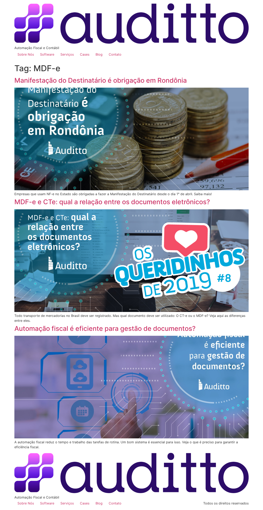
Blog (99, 54)
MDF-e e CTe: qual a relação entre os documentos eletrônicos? (112, 202)
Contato (115, 54)
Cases (84, 54)
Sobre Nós (25, 54)
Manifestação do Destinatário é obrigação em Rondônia (100, 80)
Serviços (67, 54)
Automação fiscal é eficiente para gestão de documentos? (105, 328)
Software (47, 54)
